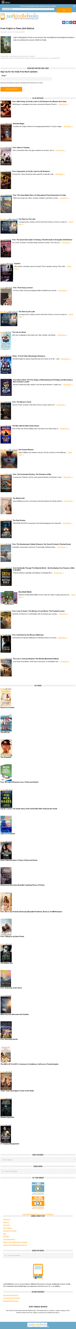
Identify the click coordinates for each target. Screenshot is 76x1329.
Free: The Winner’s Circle (21, 402)
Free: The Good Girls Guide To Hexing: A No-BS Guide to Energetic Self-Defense (42, 240)
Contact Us (6, 1219)
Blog (4, 1234)
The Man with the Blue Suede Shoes (25, 426)
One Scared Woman (26, 449)
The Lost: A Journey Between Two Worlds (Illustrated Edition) (36, 659)
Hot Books (31, 56)
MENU (7, 2)
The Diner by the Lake (27, 311)
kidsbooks (33, 58)
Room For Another (7, 707)
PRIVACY (6, 1236)
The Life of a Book (19, 332)
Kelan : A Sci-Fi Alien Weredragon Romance (28, 356)
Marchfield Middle (25, 592)
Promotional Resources (10, 1295)
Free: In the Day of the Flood (11, 988)
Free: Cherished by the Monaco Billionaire (28, 635)
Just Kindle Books (19, 32)
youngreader (55, 58)
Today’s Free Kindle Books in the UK (15, 1245)
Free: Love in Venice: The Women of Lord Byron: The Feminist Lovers (38, 611)
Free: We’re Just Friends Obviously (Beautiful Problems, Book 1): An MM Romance (31, 912)
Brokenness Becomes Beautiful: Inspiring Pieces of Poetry (22, 885)
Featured (24, 56)
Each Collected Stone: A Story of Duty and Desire (18, 860)
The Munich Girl (19, 498)
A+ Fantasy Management (9, 1144)
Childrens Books (15, 56)
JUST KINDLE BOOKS (38, 16)
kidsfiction (41, 58)
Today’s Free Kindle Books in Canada (15, 1242)
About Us (6, 1222)
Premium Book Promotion (11, 1298)
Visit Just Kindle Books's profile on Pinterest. (38, 1214)
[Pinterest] (74, 22)
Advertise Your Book (9, 1231)
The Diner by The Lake (27, 219)
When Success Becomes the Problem (14, 1014)
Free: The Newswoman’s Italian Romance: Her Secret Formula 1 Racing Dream (41, 544)
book (11, 58)
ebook (27, 58)
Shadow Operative (7, 1117)
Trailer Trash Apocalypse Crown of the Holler (17, 1091)
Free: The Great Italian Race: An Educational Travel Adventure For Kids (39, 195)
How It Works (7, 1228)
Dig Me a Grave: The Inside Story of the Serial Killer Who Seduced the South (28, 809)
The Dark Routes (19, 520)
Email (4, 75)
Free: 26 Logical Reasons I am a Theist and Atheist (19, 782)
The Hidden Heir (6, 963)
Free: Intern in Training (21, 147)
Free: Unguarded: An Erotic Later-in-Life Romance (31, 171)
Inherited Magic (18, 123)
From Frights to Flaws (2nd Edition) (17, 28)
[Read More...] (63, 104)
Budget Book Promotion (11, 1301)
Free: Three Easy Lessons (23, 288)
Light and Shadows (7, 833)
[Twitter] (67, 22)
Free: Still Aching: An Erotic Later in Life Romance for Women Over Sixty (39, 101)
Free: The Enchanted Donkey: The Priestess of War (32, 474)
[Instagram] (70, 22)
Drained (17, 263)
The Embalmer (5, 757)
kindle (47, 58)
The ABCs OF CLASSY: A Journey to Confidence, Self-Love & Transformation (29, 1064)
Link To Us (6, 1225)
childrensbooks (18, 58)
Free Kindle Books (9, 1239)
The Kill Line (5, 732)
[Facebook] (63, 22)
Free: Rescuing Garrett (9, 1039)
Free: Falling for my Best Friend (12, 936)
